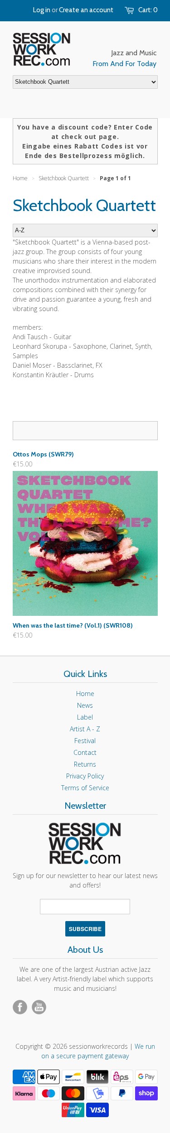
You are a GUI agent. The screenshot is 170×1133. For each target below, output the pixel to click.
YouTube (39, 1007)
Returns (85, 764)
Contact (85, 752)
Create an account (86, 10)
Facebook (20, 1007)
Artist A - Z (85, 729)
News (85, 705)
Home (85, 693)
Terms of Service (85, 787)
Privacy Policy (85, 776)
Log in (41, 10)
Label (85, 717)
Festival (85, 740)
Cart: (148, 10)
